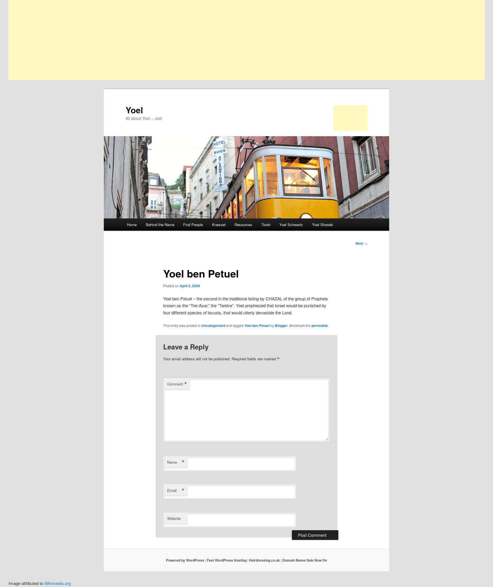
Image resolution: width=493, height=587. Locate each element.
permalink (320, 325)
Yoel (134, 110)
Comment (177, 384)
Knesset (219, 224)
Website (174, 518)
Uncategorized (213, 325)
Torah (265, 224)
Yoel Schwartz (291, 224)
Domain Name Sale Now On (304, 560)
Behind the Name (160, 224)
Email (175, 490)
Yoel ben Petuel (257, 325)
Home (132, 224)
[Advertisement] (180, 40)
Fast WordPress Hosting (226, 560)
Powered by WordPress (185, 560)
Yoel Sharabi (322, 224)
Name (175, 462)
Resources (243, 224)
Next (361, 243)
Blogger (281, 325)
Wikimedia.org (57, 583)
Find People (193, 224)
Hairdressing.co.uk (264, 560)
